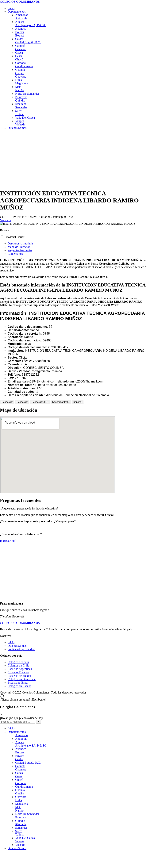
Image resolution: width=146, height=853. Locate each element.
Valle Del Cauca (25, 117)
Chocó (19, 59)
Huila (18, 80)
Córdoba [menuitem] (20, 783)
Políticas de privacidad (21, 649)
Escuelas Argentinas (20, 668)
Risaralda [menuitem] (20, 824)
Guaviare (20, 76)
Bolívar (19, 32)
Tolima (19, 114)
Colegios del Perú (18, 662)
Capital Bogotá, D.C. (28, 42)
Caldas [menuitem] (19, 759)
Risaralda (20, 104)
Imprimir (77, 402)
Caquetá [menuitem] (20, 766)
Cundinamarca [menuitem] (24, 786)
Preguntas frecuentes (20, 250)
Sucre (18, 110)
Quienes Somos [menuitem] (17, 848)
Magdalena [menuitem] (22, 803)
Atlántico (20, 28)
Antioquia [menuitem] (21, 738)
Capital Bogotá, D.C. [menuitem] (28, 762)
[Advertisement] (73, 159)
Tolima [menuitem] (19, 834)
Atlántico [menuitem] (20, 749)
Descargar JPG (40, 402)
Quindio (20, 100)
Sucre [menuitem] (18, 831)
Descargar (7, 402)
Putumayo (21, 97)
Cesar (18, 56)
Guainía (20, 69)
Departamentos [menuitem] (17, 731)
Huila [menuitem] (18, 800)
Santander (21, 107)
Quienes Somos (17, 127)
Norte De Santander (27, 93)
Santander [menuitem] (21, 827)
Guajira (19, 73)
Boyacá (19, 35)
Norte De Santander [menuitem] (27, 814)
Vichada (20, 124)
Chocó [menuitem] (19, 779)
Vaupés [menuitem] (19, 841)
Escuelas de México (20, 675)
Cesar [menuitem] (18, 776)
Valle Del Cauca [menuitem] (25, 838)
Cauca (19, 52)
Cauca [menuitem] (19, 772)
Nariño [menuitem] (19, 810)
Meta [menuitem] (18, 807)
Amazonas (21, 15)
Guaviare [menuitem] (20, 796)
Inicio (11, 8)
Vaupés (19, 121)
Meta (18, 86)
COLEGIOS (20, 1)
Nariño (19, 90)
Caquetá (20, 45)
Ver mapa (5, 220)
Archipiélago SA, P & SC (30, 25)
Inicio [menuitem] (11, 728)
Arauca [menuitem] (19, 742)
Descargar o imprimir (20, 243)
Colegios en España (19, 686)
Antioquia (21, 18)
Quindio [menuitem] (20, 820)
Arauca (19, 21)
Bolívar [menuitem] (19, 752)
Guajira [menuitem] (19, 793)
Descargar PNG (61, 402)
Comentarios (15, 253)
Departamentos (17, 11)
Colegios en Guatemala (22, 679)
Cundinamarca (24, 66)
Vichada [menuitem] (20, 844)
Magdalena (22, 83)
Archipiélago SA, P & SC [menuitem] (30, 745)
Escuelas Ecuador (18, 672)
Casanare (20, 49)
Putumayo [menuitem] (21, 817)
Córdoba (20, 62)
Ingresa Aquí (7, 540)
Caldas (19, 38)
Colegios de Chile (18, 665)
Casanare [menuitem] (20, 769)
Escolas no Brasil (18, 682)
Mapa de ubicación (19, 246)
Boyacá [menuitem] (19, 755)
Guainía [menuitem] (20, 790)
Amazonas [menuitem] (21, 735)
